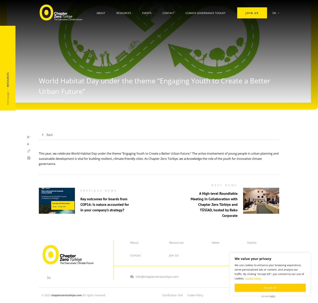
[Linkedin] (49, 277)
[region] (270, 274)
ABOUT (101, 13)
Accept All (270, 287)
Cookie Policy (253, 278)
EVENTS (146, 13)
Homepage (8, 98)
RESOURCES (123, 13)
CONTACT (168, 13)
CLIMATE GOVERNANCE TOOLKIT (206, 13)
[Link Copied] (29, 151)
